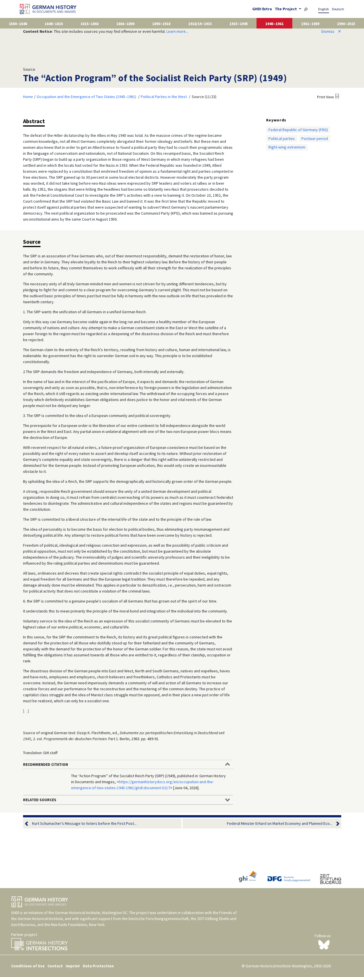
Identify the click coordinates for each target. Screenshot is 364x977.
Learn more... (177, 31)
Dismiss (331, 31)
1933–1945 (238, 23)
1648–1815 (54, 23)
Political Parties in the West (164, 96)
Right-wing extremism (286, 147)
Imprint (73, 965)
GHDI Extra (262, 8)
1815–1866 (89, 23)
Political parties (281, 138)
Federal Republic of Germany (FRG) (298, 129)
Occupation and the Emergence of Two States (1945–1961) (86, 96)
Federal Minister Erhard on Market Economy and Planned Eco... (279, 823)
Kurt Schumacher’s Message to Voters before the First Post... (84, 823)
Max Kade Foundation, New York (78, 924)
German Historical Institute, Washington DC (91, 912)
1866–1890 (125, 23)
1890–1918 (161, 23)
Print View (325, 96)
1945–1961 (274, 23)
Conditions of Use (28, 965)
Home (28, 96)
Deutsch (338, 9)
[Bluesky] (324, 944)
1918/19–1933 (200, 23)
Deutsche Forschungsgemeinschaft (159, 918)
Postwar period (314, 138)
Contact (55, 965)
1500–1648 (18, 23)
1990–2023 (346, 23)
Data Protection (98, 965)
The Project (286, 8)
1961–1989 (310, 23)
